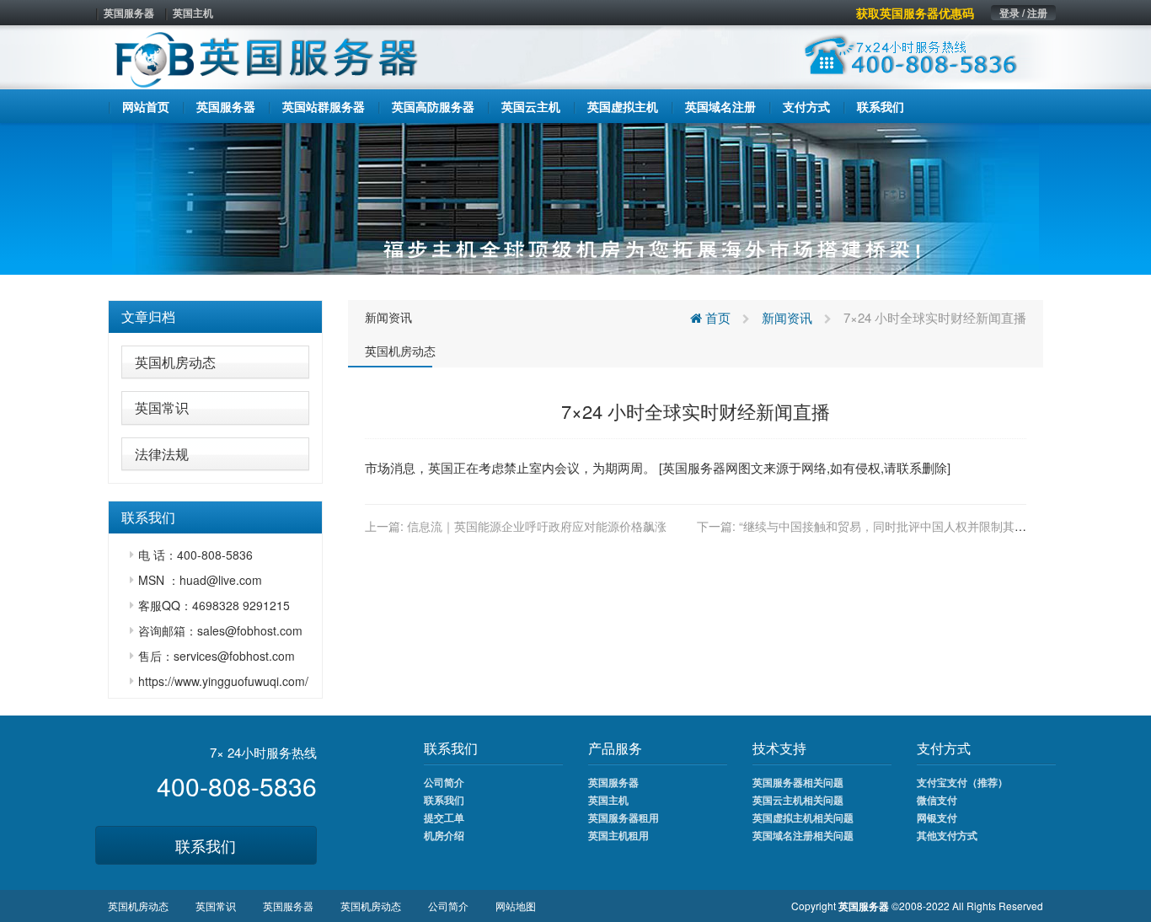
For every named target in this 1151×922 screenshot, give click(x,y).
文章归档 (148, 316)
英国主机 (193, 12)
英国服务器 (129, 12)
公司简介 (444, 782)
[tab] (215, 317)
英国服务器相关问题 (797, 782)
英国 (440, 467)
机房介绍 (444, 835)
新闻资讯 (388, 316)
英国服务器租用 (623, 817)
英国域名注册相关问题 (803, 835)
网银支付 (937, 817)
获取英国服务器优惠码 (915, 12)
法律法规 (162, 454)
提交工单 (444, 817)
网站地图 (515, 905)
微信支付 (937, 799)
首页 (716, 317)
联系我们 (205, 845)
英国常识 (162, 407)
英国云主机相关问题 (797, 799)
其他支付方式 (947, 835)
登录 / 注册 (1023, 12)
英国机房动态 (175, 362)
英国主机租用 (618, 835)
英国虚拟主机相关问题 (803, 817)
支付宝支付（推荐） (962, 782)
